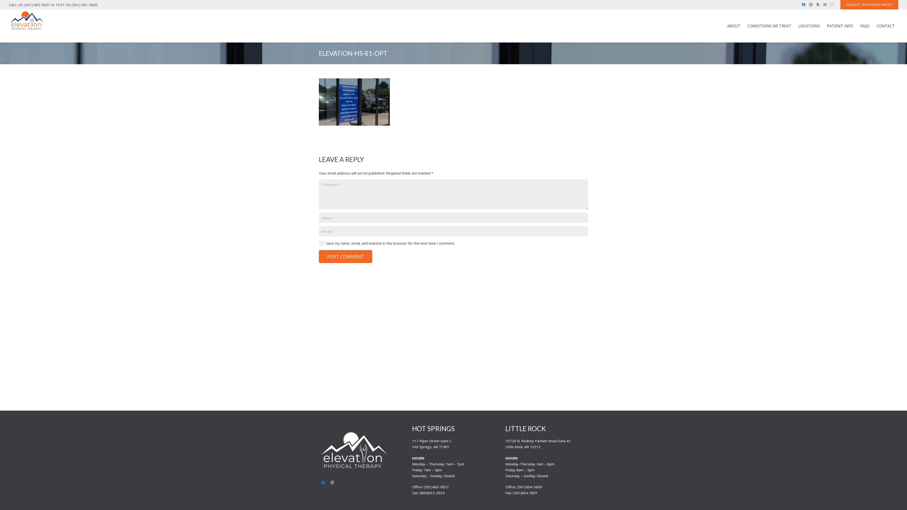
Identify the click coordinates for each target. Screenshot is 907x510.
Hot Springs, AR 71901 (430, 446)
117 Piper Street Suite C (432, 440)
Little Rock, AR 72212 (522, 446)
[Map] (831, 4)
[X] (817, 4)
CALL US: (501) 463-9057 (29, 4)
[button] (742, 25)
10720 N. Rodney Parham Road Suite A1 (538, 440)
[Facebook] (803, 4)
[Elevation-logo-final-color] (27, 20)
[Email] (824, 4)
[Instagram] (810, 4)
